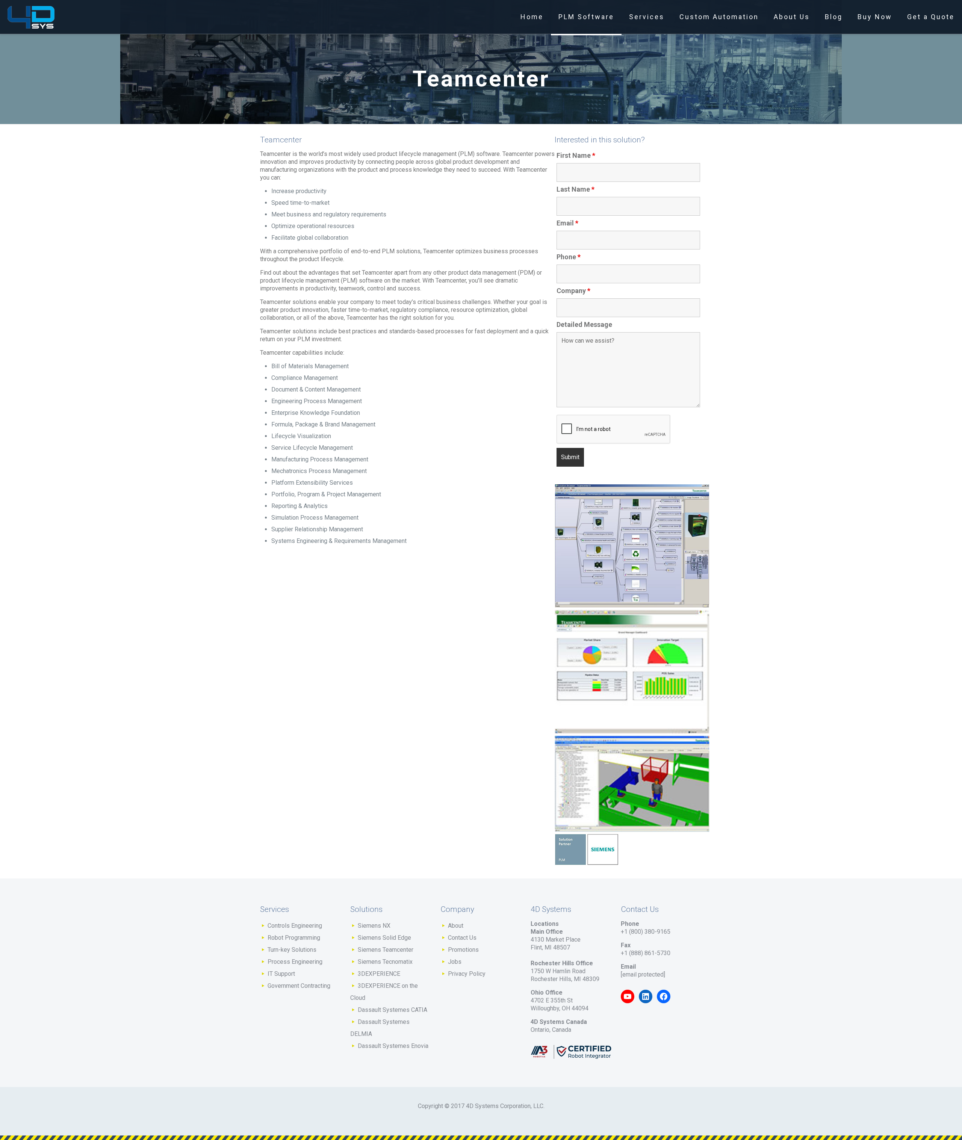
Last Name (575, 189)
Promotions (463, 949)
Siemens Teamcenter (385, 949)
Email (567, 223)
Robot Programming (294, 937)
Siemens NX (374, 925)
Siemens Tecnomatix (385, 961)
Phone (569, 257)
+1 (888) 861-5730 (645, 953)
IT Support (281, 973)
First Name (576, 155)
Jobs (454, 961)
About (455, 925)
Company (573, 291)
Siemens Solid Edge (384, 937)
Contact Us (462, 937)
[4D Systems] (31, 17)
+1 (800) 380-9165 (645, 931)
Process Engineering (295, 961)
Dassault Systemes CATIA (392, 1009)
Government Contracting (299, 985)
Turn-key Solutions (292, 949)
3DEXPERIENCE (379, 973)
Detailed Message (584, 324)
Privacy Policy (467, 973)
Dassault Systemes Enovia (393, 1045)
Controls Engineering (295, 925)
